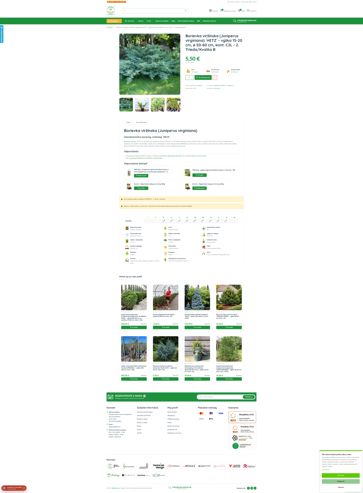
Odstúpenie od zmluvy (174, 433)
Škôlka (139, 426)
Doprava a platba (162, 21)
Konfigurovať (340, 481)
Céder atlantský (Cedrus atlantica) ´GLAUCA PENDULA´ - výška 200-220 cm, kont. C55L (133, 368)
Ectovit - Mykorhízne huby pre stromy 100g (149, 184)
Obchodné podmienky (144, 415)
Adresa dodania (172, 412)
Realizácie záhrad (209, 21)
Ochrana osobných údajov (145, 412)
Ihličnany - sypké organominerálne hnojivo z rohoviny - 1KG (213, 170)
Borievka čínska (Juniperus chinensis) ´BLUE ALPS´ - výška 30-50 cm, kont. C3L (165, 368)
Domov (140, 21)
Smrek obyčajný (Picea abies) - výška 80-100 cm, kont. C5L (164, 315)
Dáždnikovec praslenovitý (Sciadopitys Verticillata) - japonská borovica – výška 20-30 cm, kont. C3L (196, 368)
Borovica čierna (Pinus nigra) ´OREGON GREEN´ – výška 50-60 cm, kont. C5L (227, 316)
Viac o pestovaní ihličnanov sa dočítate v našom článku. (144, 158)
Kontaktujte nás (172, 429)
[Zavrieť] (24, 488)
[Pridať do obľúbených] (214, 77)
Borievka (184, 144)
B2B (198, 21)
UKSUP (139, 433)
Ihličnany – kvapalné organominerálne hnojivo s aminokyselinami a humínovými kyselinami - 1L (151, 171)
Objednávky (171, 415)
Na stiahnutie (141, 122)
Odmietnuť (341, 487)
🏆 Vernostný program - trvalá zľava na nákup (241, 2)
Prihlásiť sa (248, 397)
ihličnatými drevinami (175, 156)
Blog (173, 21)
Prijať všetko (340, 475)
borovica (195, 156)
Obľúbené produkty (173, 419)
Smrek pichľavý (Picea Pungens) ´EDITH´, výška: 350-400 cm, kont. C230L (197, 316)
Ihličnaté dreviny (125, 311)
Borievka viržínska (130, 141)
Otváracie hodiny (11, 489)
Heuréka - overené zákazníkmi (117, 1)
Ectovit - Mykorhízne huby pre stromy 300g (208, 184)
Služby (139, 429)
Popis (128, 122)
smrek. (204, 156)
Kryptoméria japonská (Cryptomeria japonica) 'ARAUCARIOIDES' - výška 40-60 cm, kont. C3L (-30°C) (229, 368)
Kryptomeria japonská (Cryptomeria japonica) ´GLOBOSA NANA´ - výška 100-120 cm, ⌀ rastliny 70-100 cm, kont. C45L (133, 317)
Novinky (131, 21)
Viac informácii (325, 469)
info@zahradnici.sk (246, 20)
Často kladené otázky (186, 21)
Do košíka (200, 175)
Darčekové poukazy (173, 426)
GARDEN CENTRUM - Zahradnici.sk (224, 85)
